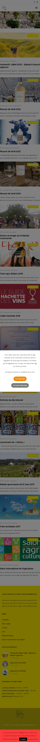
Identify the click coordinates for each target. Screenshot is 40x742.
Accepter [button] (23, 739)
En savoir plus (32, 739)
